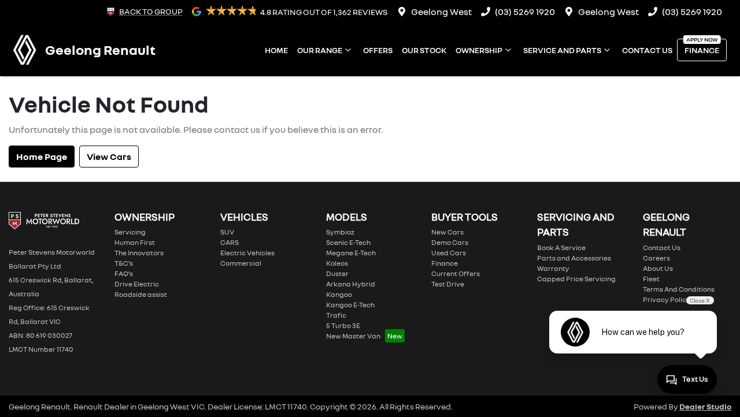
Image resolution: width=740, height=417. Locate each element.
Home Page (41, 156)
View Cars (109, 156)
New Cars (447, 232)
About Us (658, 268)
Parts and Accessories (574, 258)
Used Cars (448, 252)
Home (276, 50)
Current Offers (455, 273)
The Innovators (139, 252)
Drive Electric (136, 284)
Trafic (336, 315)
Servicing (130, 232)
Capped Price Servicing (576, 278)
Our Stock (424, 50)
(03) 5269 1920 (525, 11)
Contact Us (647, 50)
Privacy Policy (666, 299)
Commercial (240, 263)
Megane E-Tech (351, 252)
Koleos (337, 263)
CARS (229, 242)
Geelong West (441, 11)
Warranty (553, 268)
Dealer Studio (705, 406)
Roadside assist (140, 294)
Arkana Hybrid (350, 284)
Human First (134, 242)
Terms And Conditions (679, 289)
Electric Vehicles (247, 252)
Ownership (479, 50)
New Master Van (353, 336)
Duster (337, 273)
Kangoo (339, 294)
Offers (378, 50)
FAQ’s (123, 273)
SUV (227, 232)
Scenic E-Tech (348, 242)
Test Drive (447, 284)
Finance (701, 50)
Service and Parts (562, 50)
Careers (656, 258)
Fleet (651, 278)
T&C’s (123, 263)
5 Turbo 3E (343, 325)
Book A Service (561, 247)
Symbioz (340, 232)
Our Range (319, 50)
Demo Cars (449, 242)
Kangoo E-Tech (350, 304)
